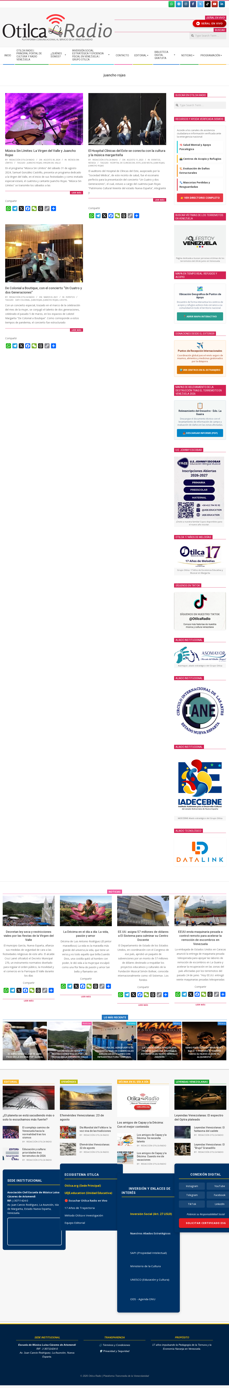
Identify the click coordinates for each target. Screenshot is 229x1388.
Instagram (192, 1186)
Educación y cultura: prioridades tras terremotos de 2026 (34, 1152)
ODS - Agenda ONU (142, 1299)
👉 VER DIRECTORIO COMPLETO (200, 197)
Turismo (131, 1023)
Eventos (155, 159)
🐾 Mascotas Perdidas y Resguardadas (194, 184)
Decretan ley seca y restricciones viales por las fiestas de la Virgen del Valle (29, 936)
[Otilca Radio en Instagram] (186, 4)
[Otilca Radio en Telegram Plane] (179, 4)
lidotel (63, 300)
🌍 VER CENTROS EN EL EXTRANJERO (200, 369)
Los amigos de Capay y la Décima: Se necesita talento (152, 1138)
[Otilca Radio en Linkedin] (222, 4)
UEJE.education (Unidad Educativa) (88, 1193)
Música (92, 162)
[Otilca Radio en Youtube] (215, 4)
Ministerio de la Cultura (145, 1266)
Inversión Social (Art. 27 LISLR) (151, 1214)
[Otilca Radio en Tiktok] (207, 4)
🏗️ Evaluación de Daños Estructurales (194, 170)
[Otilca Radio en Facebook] (193, 4)
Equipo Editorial (75, 1222)
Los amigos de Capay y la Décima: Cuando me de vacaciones (152, 1156)
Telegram (192, 1195)
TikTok (192, 1204)
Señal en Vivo (210, 23)
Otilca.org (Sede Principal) (83, 1185)
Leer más (76, 192)
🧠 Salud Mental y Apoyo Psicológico (195, 147)
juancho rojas (34, 162)
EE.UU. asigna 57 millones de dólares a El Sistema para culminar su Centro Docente (143, 936)
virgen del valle (52, 162)
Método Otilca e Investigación (84, 1215)
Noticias (87, 1023)
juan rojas (159, 162)
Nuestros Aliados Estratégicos (150, 1233)
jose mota (147, 162)
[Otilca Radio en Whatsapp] (172, 4)
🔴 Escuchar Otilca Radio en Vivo (86, 1200)
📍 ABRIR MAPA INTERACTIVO (200, 316)
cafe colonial (22, 300)
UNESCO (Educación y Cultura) (149, 1279)
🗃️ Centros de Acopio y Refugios (200, 158)
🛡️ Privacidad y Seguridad (114, 1351)
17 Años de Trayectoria (80, 1208)
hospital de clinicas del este (125, 162)
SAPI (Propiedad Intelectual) (148, 1253)
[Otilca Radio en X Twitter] (200, 4)
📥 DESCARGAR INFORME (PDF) (200, 433)
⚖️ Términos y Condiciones (114, 1345)
